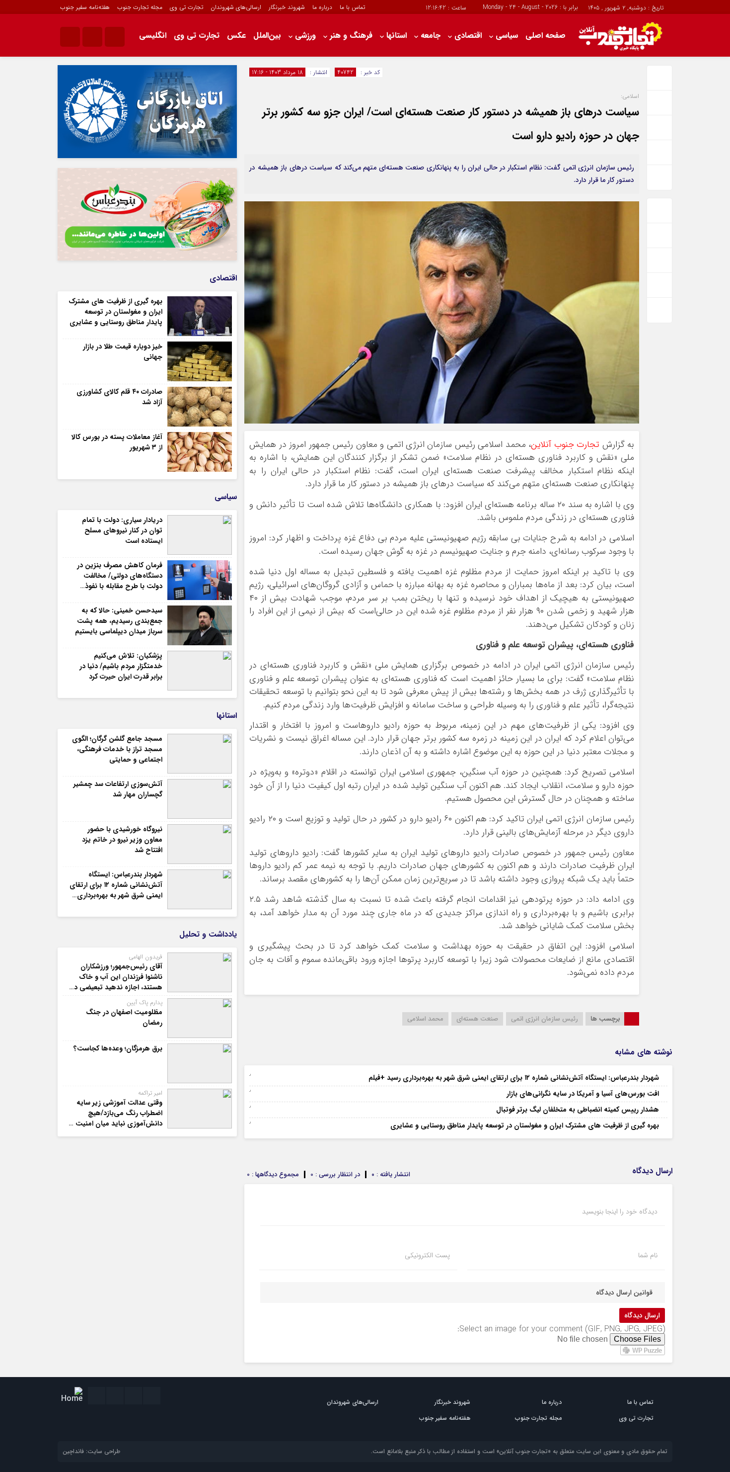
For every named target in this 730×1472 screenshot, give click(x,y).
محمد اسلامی (425, 1019)
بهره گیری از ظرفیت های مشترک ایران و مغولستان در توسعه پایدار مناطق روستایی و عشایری (524, 1125)
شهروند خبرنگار (287, 7)
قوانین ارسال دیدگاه (624, 1292)
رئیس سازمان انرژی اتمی (544, 1019)
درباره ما (322, 7)
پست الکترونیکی (427, 1255)
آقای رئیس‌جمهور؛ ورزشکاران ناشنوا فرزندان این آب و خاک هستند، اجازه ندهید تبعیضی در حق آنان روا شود (117, 982)
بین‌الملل (267, 35)
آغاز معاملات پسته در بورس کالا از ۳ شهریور (117, 442)
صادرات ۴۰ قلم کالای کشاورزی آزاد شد (119, 397)
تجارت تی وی (186, 7)
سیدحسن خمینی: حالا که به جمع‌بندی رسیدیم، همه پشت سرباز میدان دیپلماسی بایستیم (118, 621)
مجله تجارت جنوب (139, 7)
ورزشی (305, 35)
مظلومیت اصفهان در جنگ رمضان (124, 1017)
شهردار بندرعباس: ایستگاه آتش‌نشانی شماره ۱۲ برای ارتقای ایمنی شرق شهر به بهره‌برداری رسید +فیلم (513, 1077)
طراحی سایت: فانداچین (91, 1451)
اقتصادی (468, 35)
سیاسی (507, 35)
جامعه (430, 35)
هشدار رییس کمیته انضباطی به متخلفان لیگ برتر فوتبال (577, 1109)
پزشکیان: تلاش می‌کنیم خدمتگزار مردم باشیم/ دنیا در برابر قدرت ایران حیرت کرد (120, 666)
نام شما (647, 1255)
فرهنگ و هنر (351, 35)
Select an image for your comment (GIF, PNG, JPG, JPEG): (561, 1329)
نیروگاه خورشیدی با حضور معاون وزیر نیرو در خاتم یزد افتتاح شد (122, 840)
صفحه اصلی (545, 35)
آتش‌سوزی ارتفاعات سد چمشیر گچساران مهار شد (117, 789)
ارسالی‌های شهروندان (236, 7)
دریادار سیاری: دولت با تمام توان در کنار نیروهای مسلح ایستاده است (122, 530)
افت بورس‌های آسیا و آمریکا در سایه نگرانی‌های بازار (583, 1093)
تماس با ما (352, 7)
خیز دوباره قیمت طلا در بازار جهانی (122, 351)
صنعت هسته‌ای (477, 1019)
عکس (236, 35)
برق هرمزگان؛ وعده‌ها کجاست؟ (117, 1048)
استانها (396, 35)
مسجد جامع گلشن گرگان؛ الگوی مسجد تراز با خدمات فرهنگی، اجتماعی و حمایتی (117, 749)
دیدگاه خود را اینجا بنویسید (619, 1211)
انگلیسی (152, 35)
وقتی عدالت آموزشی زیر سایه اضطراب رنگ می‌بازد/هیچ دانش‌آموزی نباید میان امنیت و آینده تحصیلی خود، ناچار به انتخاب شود (116, 1123)
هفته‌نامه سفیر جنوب (85, 7)
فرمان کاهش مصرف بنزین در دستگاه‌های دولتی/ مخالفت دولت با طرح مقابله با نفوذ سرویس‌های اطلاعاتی (119, 581)
